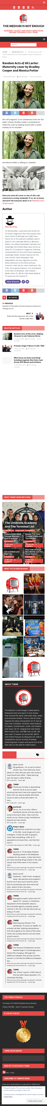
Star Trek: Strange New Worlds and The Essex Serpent (34, 551)
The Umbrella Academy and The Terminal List (21, 525)
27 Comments (29, 530)
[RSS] (33, 7)
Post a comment (36, 77)
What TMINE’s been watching (17, 497)
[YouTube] (28, 7)
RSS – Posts (10, 1073)
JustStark (17, 807)
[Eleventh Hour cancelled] (34, 667)
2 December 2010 (9, 77)
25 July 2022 (20, 530)
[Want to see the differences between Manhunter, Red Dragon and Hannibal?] (12, 667)
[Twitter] (19, 7)
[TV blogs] (23, 1033)
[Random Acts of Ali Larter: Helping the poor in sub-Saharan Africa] (7, 336)
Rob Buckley (23, 77)
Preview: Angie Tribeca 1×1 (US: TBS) (29, 346)
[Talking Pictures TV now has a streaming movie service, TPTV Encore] (34, 625)
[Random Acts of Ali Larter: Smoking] (12, 583)
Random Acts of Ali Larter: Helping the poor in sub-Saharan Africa (28, 335)
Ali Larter (13, 298)
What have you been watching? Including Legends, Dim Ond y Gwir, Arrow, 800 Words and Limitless (28, 360)
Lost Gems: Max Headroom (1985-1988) (19, 845)
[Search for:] (24, 45)
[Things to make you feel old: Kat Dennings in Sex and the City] (34, 583)
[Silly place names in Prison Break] (12, 646)
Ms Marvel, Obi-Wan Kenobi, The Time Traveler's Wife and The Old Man (33, 535)
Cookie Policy (8, 1097)
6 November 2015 (19, 365)
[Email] (27, 281)
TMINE (16, 784)
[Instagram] (23, 7)
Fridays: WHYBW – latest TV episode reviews (18, 1007)
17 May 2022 (30, 560)
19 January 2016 (19, 349)
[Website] (23, 281)
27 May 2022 (9, 560)
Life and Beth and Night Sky (11, 553)
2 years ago (21, 780)
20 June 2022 (30, 544)
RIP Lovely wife (12, 780)
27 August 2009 (19, 339)
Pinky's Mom (18, 827)
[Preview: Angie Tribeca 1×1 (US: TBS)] (7, 348)
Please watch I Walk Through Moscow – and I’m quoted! (12, 536)
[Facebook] (14, 7)
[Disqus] (23, 400)
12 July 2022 (9, 544)
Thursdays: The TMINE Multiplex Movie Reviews (19, 1003)
